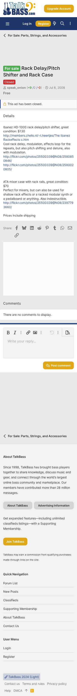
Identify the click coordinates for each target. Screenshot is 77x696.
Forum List (10, 583)
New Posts (10, 591)
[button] (7, 23)
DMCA (17, 690)
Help (7, 690)
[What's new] (54, 24)
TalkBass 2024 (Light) (23, 677)
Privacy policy (57, 683)
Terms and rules (33, 683)
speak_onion (16, 87)
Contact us (11, 626)
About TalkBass (14, 617)
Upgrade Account (59, 8)
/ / (34, 87)
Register (9, 656)
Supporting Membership (20, 609)
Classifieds (10, 600)
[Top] (26, 690)
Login (7, 648)
